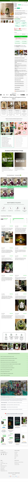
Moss (15, 458)
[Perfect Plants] (14, 2)
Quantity (15, 32)
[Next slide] (27, 162)
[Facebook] (1, 454)
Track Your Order (17, 464)
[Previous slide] (0, 162)
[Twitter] (6, 454)
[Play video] (4, 181)
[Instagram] (3, 454)
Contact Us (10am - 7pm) (4, 463)
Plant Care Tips (17, 463)
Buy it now (21, 36)
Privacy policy (2, 468)
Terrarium (16, 453)
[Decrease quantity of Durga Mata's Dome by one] (15, 34)
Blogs (1, 464)
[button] (26, 2)
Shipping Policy (3, 469)
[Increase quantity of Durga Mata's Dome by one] (18, 34)
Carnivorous (16, 454)
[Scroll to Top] (26, 478)
